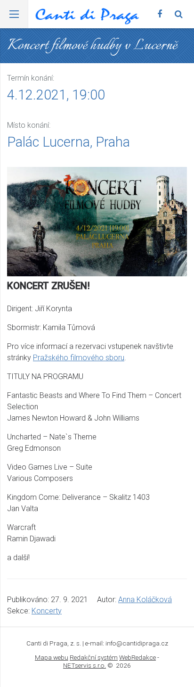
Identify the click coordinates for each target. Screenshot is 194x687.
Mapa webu (51, 657)
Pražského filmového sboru (78, 357)
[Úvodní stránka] (87, 16)
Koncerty (47, 610)
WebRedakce (137, 657)
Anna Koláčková (145, 599)
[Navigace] (14, 14)
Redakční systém (94, 657)
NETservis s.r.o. (84, 665)
